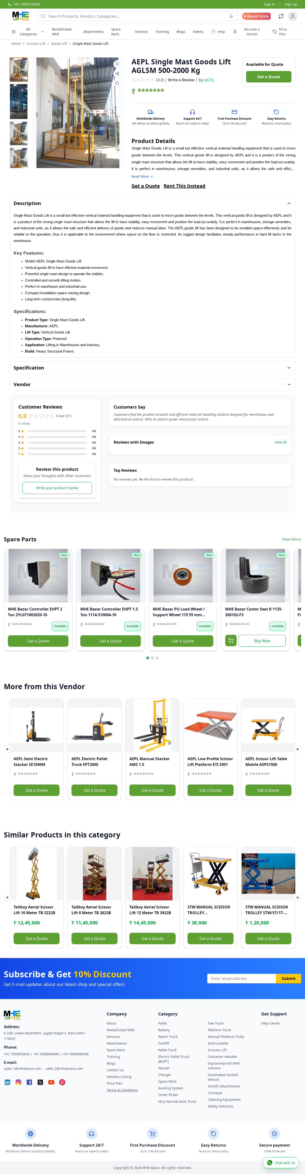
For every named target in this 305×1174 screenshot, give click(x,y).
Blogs (181, 31)
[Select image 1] (19, 69)
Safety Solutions (220, 1106)
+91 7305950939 (17, 1054)
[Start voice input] (231, 16)
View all (280, 442)
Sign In (269, 4)
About (111, 1023)
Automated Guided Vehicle (223, 1077)
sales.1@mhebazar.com (22, 1068)
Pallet (162, 1023)
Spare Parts (116, 31)
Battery (164, 1030)
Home (16, 43)
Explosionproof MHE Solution (224, 1065)
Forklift (163, 1043)
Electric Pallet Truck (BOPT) (173, 1059)
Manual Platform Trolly (226, 1036)
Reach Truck (168, 1036)
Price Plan (114, 1083)
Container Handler (222, 1056)
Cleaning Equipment (224, 1099)
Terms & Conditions (122, 1090)
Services (141, 31)
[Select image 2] (19, 102)
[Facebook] (29, 1082)
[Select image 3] (19, 133)
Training (162, 31)
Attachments (93, 31)
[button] (218, 31)
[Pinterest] (62, 1082)
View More (291, 539)
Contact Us (115, 1070)
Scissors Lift (35, 43)
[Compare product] (117, 83)
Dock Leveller (218, 1043)
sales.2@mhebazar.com (64, 1068)
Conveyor (215, 1093)
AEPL (209, 80)
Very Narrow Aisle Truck (177, 1101)
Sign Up (291, 4)
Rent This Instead (184, 186)
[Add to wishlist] (117, 64)
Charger (164, 1074)
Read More (140, 176)
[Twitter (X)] (40, 1082)
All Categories (28, 31)
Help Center (270, 1023)
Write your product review (57, 488)
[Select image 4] (19, 160)
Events (198, 31)
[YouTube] (51, 1082)
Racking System (170, 1088)
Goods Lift (59, 43)
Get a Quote (268, 76)
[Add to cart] (231, 640)
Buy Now (262, 640)
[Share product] (117, 73)
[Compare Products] (281, 16)
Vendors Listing (119, 1076)
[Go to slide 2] (152, 657)
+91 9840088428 (76, 1054)
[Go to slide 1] (147, 657)
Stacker (164, 1068)
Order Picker (168, 1094)
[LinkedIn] (7, 1082)
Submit (288, 978)
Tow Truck (216, 1023)
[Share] (11, 575)
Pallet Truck (167, 1050)
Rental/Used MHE (61, 31)
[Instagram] (18, 1082)
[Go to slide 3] (157, 657)
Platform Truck (219, 1030)
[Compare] (11, 565)
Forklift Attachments (224, 1086)
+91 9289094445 (46, 1054)
